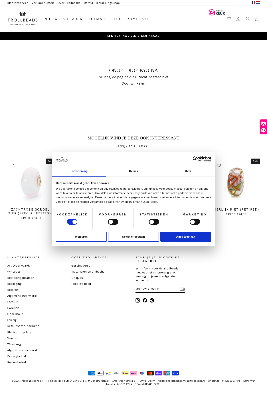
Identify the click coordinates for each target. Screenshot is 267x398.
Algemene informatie (22, 295)
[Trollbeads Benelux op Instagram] (137, 300)
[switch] (113, 222)
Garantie (13, 308)
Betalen (12, 289)
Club (117, 19)
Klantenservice (17, 3)
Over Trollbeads (69, 3)
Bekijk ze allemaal (134, 146)
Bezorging (14, 283)
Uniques (77, 277)
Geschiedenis (80, 265)
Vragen (12, 338)
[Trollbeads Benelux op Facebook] (145, 300)
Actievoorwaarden (20, 265)
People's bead (81, 283)
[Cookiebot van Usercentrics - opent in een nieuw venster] (195, 159)
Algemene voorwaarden (24, 350)
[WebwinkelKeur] (217, 18)
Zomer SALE (139, 19)
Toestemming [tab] (79, 171)
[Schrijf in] (182, 289)
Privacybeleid (16, 356)
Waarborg (14, 344)
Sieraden (73, 19)
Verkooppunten (43, 3)
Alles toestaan (185, 236)
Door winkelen (133, 83)
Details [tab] (133, 171)
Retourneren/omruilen (23, 326)
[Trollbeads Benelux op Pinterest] (152, 300)
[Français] (253, 3)
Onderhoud (15, 314)
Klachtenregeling (19, 332)
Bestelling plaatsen (20, 277)
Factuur (12, 302)
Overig (12, 320)
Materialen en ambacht (87, 271)
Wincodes (14, 271)
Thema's (97, 19)
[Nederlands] (258, 3)
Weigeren (81, 236)
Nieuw (51, 19)
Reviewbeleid (16, 362)
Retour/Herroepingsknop (102, 3)
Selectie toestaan (133, 236)
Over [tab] (188, 171)
